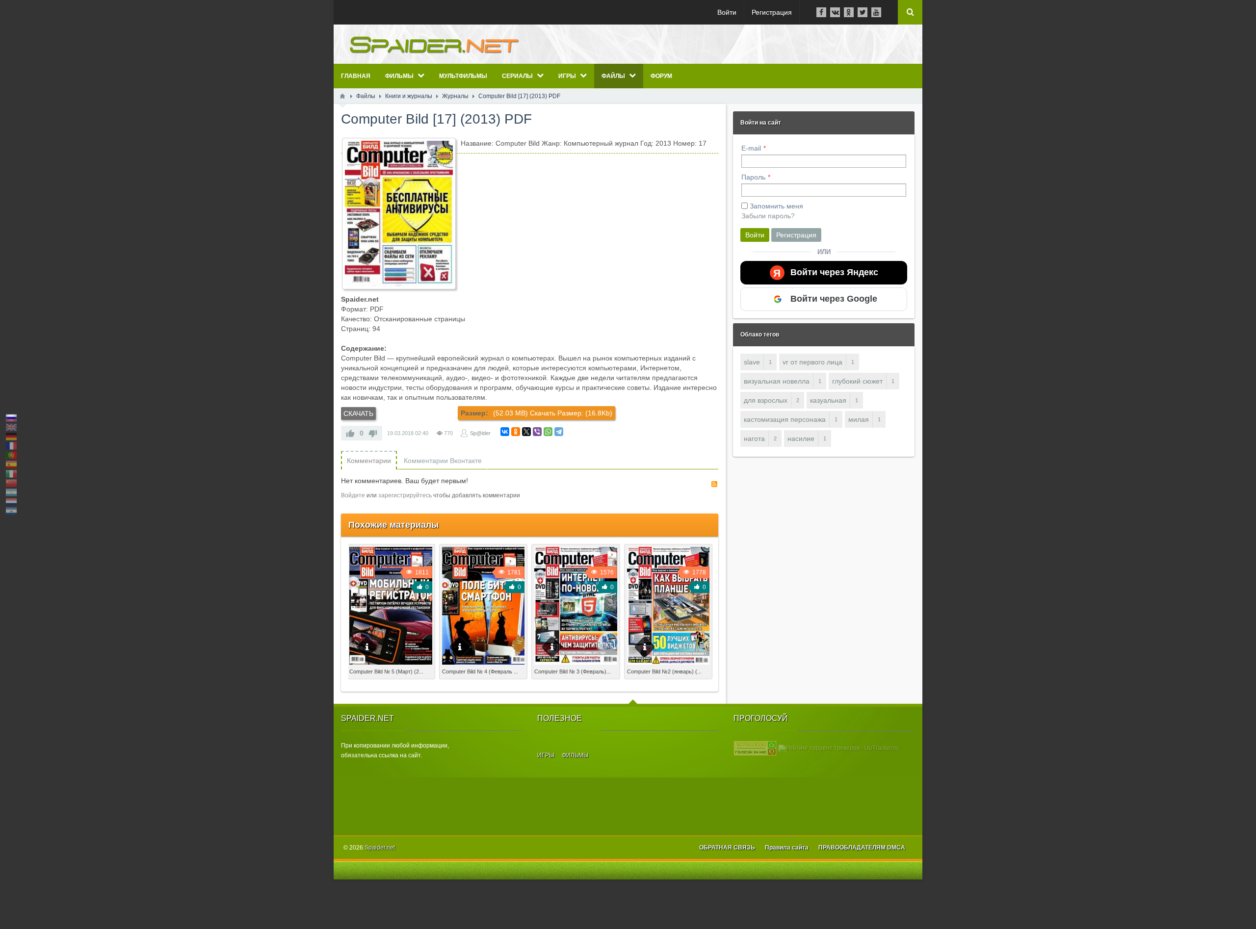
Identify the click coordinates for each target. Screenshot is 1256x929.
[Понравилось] (350, 433)
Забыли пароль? (768, 216)
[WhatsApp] (548, 431)
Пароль (753, 177)
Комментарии (369, 460)
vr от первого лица (812, 362)
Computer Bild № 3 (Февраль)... (572, 671)
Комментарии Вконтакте (443, 460)
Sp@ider (480, 433)
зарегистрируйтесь (405, 495)
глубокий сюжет (857, 381)
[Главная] (342, 96)
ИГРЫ (545, 755)
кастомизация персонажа (785, 419)
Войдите (353, 495)
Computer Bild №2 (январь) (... (664, 671)
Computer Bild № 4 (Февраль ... (480, 671)
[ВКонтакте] (504, 431)
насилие (800, 438)
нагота (754, 438)
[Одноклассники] (515, 431)
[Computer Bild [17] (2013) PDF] (399, 213)
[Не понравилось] (372, 433)
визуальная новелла (777, 381)
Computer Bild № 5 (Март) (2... (386, 671)
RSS (714, 484)
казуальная (828, 400)
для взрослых (765, 400)
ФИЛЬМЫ (575, 755)
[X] (526, 431)
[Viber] (537, 431)
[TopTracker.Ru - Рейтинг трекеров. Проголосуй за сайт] (755, 748)
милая (858, 419)
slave (752, 362)
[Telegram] (558, 431)
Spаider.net (380, 847)
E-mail (751, 148)
